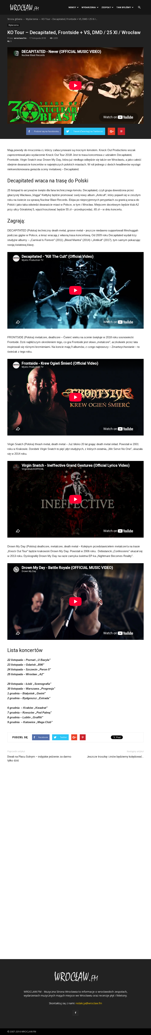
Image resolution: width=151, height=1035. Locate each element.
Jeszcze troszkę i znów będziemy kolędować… (115, 756)
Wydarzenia (89, 7)
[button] (139, 7)
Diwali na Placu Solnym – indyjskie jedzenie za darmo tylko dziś (39, 758)
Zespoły (106, 7)
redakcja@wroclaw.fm (89, 1003)
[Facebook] (75, 1013)
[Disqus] (75, 816)
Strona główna (14, 19)
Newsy (72, 7)
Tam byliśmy (123, 7)
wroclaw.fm (20, 38)
